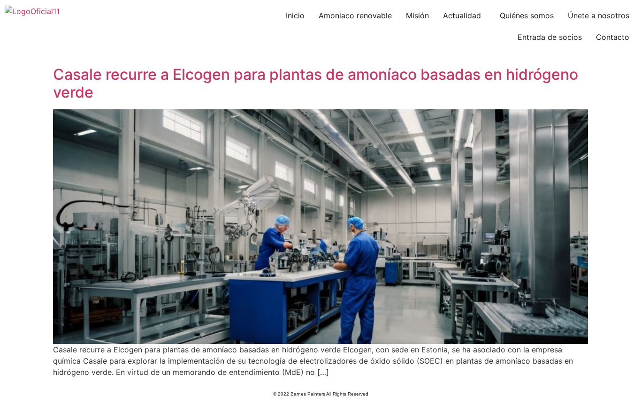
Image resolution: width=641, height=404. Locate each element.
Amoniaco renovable (355, 15)
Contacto (612, 37)
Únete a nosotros (598, 15)
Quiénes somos (527, 15)
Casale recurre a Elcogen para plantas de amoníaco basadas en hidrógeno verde (315, 83)
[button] (464, 15)
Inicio (295, 15)
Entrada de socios (550, 37)
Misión (417, 15)
